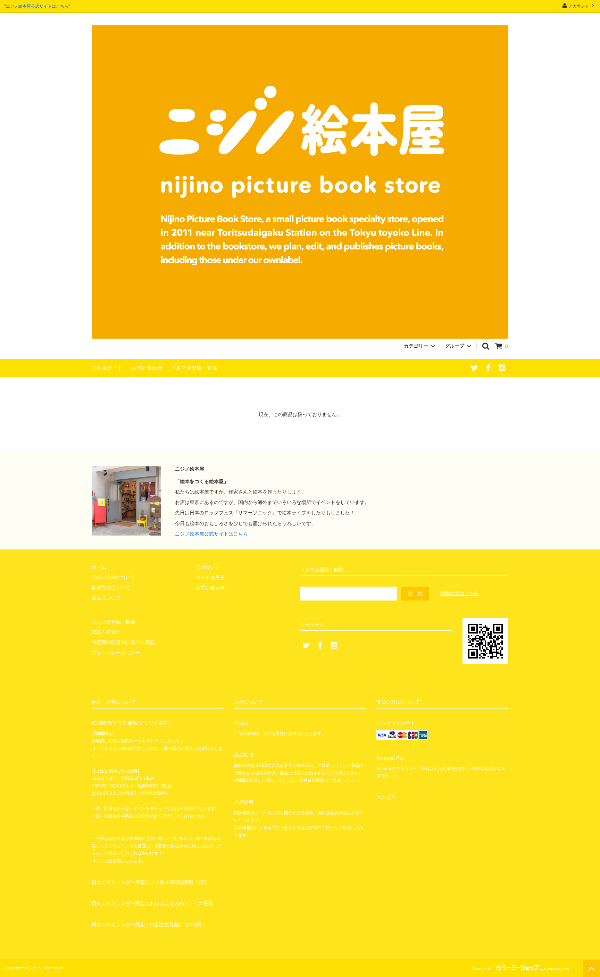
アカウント (578, 6)
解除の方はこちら (459, 593)
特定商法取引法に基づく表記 (123, 642)
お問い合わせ (146, 368)
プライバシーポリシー (116, 652)
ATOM (112, 632)
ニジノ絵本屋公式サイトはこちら (37, 6)
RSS (96, 632)
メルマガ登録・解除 (194, 368)
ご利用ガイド (107, 368)
